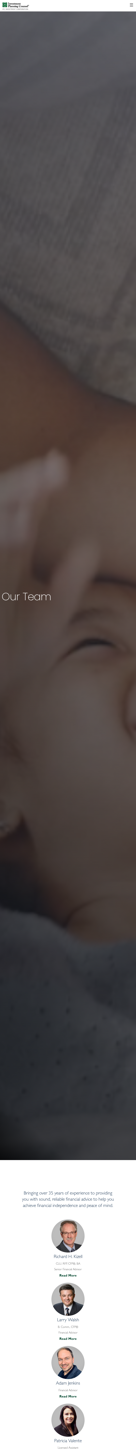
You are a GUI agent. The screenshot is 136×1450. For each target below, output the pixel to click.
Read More (68, 1276)
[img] (68, 580)
